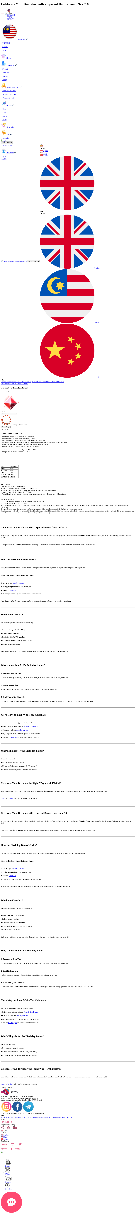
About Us (4, 1117)
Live (8, 261)
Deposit (7, 1166)
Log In (3, 156)
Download (8, 1189)
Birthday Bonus (31, 382)
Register (4, 159)
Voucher (61, 382)
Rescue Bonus (41, 382)
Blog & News (60, 1117)
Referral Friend (6, 382)
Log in (3, 798)
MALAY (10, 19)
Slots (5, 261)
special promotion (22, 730)
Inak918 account (18, 583)
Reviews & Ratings (49, 1117)
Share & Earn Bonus (31, 726)
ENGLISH (11, 15)
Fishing (16, 261)
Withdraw (8, 1174)
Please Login (6, 427)
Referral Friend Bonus (18, 382)
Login (3, 142)
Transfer (8, 1182)
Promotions (23, 261)
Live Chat (12, 590)
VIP (56, 382)
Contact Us (25, 1117)
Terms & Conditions (14, 1117)
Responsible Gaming (36, 1117)
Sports (12, 261)
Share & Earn (50, 382)
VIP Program (12, 737)
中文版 (9, 17)
